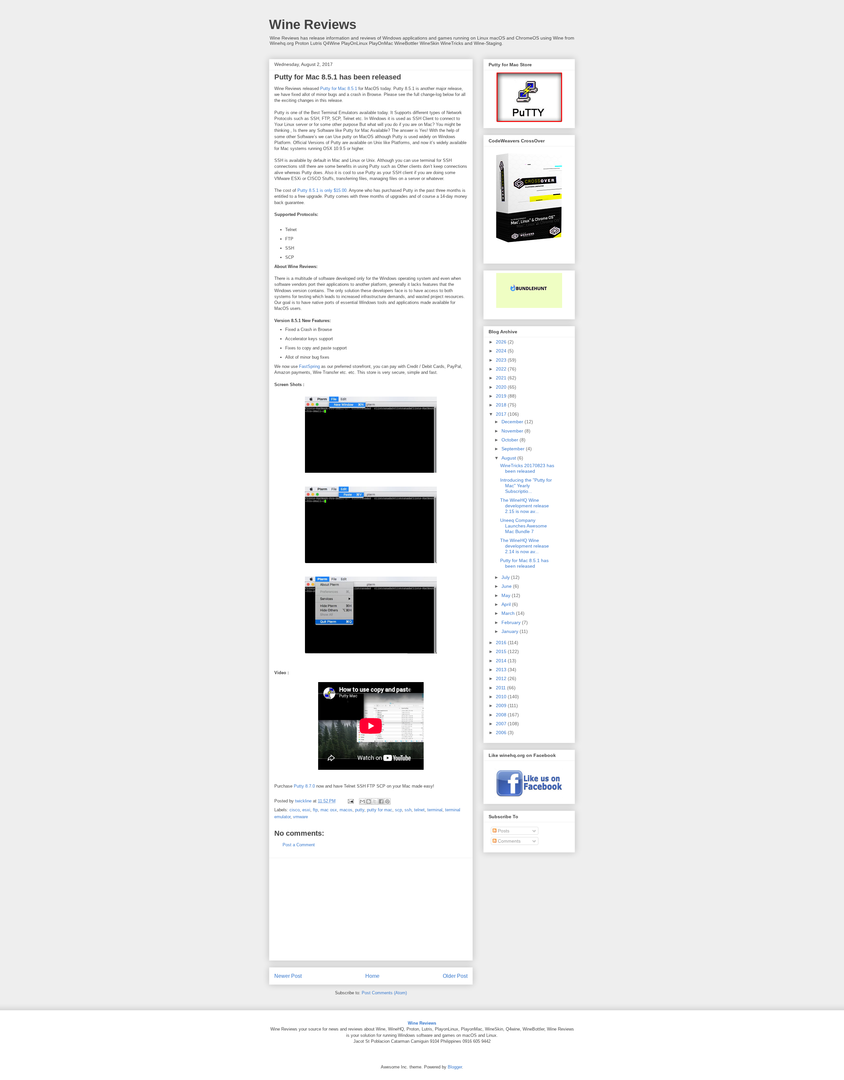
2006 (502, 732)
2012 (502, 678)
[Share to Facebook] (381, 801)
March (508, 613)
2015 (502, 651)
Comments (509, 841)
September (513, 448)
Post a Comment (299, 844)
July (506, 577)
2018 (502, 404)
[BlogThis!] (368, 801)
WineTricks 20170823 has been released (527, 468)
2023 (502, 360)
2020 (502, 387)
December (513, 421)
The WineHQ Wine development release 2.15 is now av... (524, 505)
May (506, 595)
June (507, 586)
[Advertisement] (370, 909)
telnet (419, 809)
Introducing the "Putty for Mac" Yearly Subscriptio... (526, 485)
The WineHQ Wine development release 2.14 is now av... (524, 546)
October (510, 439)
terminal (434, 809)
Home (372, 976)
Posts (503, 830)
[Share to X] (375, 801)
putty (359, 809)
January (510, 631)
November (513, 431)
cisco (294, 809)
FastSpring (309, 366)
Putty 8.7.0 (304, 786)
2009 (502, 705)
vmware (300, 816)
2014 (502, 660)
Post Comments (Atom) (384, 992)
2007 (502, 723)
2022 (502, 369)
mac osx (328, 809)
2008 (502, 714)
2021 (502, 377)
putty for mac (379, 809)
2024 (502, 350)
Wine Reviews (312, 24)
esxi (306, 809)
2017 (502, 414)
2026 (502, 342)
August (509, 458)
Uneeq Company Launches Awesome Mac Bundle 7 (523, 526)
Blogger (455, 1067)
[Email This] (362, 801)
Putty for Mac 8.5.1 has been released (524, 563)
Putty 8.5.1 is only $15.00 (322, 190)
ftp (315, 809)
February (511, 622)
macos (346, 809)
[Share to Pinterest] (387, 801)
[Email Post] (350, 800)
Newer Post (288, 976)
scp (398, 809)
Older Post (455, 976)
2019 (502, 396)
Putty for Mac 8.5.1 (338, 88)
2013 (502, 669)
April (506, 604)
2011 (501, 687)
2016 (502, 642)
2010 (502, 696)
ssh (408, 809)
